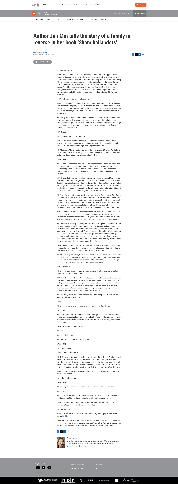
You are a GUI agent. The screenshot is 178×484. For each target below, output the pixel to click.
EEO (97, 468)
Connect (93, 19)
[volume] (39, 13)
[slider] (42, 13)
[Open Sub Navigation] (44, 19)
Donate (142, 5)
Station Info (81, 19)
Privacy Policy (100, 464)
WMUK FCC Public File (77, 464)
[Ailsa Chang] (61, 442)
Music (49, 19)
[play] (33, 13)
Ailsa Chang (43, 53)
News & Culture (37, 19)
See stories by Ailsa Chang (77, 446)
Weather (104, 19)
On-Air (58, 19)
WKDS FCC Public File (77, 468)
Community (69, 19)
